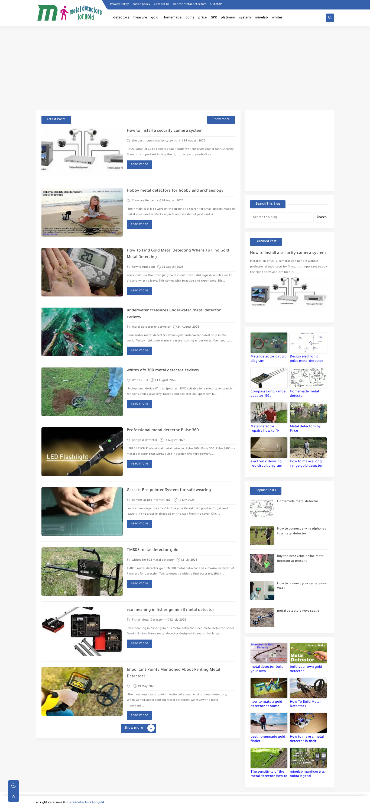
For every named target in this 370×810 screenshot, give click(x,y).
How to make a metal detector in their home (307, 739)
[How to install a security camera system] (82, 152)
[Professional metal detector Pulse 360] (82, 451)
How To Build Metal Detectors (305, 704)
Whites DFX (139, 380)
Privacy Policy (119, 4)
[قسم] (129, 686)
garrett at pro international (151, 500)
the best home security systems (154, 141)
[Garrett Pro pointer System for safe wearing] (82, 511)
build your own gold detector (306, 669)
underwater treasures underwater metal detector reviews (174, 314)
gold (154, 18)
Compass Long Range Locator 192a (268, 394)
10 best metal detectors (189, 4)
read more (139, 164)
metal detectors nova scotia (298, 611)
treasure (140, 18)
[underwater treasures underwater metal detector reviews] (82, 332)
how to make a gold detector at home (266, 704)
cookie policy (141, 4)
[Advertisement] (185, 68)
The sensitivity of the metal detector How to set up (269, 774)
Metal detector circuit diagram (268, 359)
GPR (214, 18)
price (202, 18)
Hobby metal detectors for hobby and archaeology (175, 191)
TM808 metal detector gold (152, 550)
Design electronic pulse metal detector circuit (306, 359)
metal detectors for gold (85, 803)
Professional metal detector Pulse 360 (163, 430)
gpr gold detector (144, 440)
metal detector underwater (151, 327)
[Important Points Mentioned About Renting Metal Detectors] (82, 691)
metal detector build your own (267, 669)
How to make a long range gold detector (306, 464)
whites (277, 18)
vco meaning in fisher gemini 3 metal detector (171, 610)
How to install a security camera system (165, 131)
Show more (221, 119)
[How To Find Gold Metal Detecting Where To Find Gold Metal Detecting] (82, 272)
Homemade (172, 18)
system (245, 18)
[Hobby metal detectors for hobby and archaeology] (82, 212)
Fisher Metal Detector (147, 620)
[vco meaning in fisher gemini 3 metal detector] (82, 631)
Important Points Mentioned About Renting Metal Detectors (173, 673)
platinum (228, 18)
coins (190, 18)
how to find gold (143, 267)
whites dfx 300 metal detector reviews (163, 371)
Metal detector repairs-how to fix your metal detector (267, 429)
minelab (261, 18)
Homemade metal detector (304, 394)
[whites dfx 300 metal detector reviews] (82, 391)
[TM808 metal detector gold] (82, 571)
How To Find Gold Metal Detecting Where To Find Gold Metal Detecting (178, 254)
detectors (121, 18)
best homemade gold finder (268, 739)
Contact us (161, 4)
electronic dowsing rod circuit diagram (266, 464)
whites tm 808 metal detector (152, 560)
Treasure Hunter (143, 200)
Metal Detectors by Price (305, 429)
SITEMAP (216, 4)
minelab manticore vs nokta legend (307, 774)
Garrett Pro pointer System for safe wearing (169, 490)
